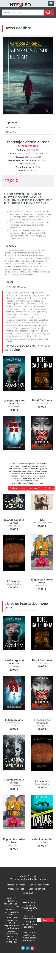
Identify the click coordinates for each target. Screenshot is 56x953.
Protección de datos (16, 885)
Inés (42, 519)
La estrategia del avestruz (14, 402)
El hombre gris (14, 720)
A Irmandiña (14, 581)
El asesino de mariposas (42, 721)
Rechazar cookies (18, 488)
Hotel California (42, 400)
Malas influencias (42, 839)
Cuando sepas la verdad (14, 521)
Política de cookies (15, 889)
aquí (41, 483)
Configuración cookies (39, 889)
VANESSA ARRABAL (16, 287)
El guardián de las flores (42, 581)
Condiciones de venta (39, 885)
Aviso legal (28, 893)
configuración (35, 488)
